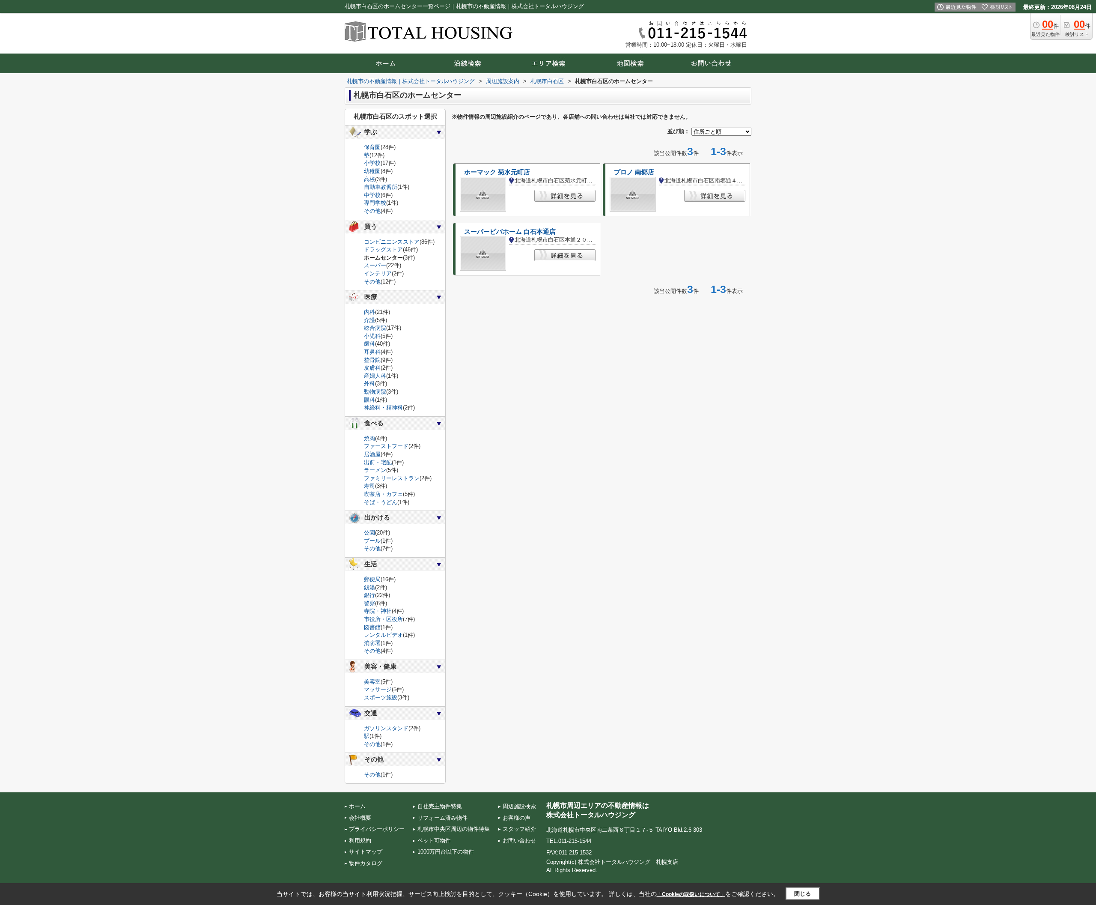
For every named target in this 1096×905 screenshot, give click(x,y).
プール (372, 541)
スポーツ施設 (380, 697)
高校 (369, 179)
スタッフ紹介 (519, 829)
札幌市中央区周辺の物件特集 (453, 829)
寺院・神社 (378, 611)
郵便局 (372, 579)
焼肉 (369, 438)
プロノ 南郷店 (634, 172)
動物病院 (375, 391)
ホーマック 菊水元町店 (497, 172)
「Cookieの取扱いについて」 (691, 894)
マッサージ (378, 689)
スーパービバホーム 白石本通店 (510, 231)
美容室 (372, 681)
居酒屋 (372, 454)
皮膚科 (372, 367)
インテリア (378, 273)
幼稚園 (372, 171)
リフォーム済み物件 (442, 818)
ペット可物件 (434, 840)
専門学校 (375, 203)
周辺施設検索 (519, 806)
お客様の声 (516, 818)
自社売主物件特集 (439, 806)
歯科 (369, 343)
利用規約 (360, 840)
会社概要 (360, 818)
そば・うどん (380, 502)
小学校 (372, 163)
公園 (369, 532)
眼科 (369, 400)
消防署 (372, 643)
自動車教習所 (380, 187)
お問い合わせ (519, 840)
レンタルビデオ (383, 635)
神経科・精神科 (383, 407)
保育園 (372, 147)
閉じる (802, 893)
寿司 (369, 486)
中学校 (372, 195)
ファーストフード (386, 446)
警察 (369, 603)
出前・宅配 (378, 462)
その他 (372, 211)
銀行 (369, 595)
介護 (369, 320)
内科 (369, 312)
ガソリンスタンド (386, 728)
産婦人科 (375, 376)
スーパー (375, 265)
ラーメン (375, 470)
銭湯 (369, 587)
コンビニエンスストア (392, 242)
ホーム (357, 806)
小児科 (372, 336)
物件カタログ (365, 863)
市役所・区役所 (383, 619)
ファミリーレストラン (392, 478)
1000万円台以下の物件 (445, 851)
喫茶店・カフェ (383, 494)
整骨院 (372, 360)
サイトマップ (365, 851)
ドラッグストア (383, 249)
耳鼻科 (372, 352)
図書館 (372, 627)
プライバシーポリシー (377, 829)
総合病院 (375, 328)
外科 (369, 383)
